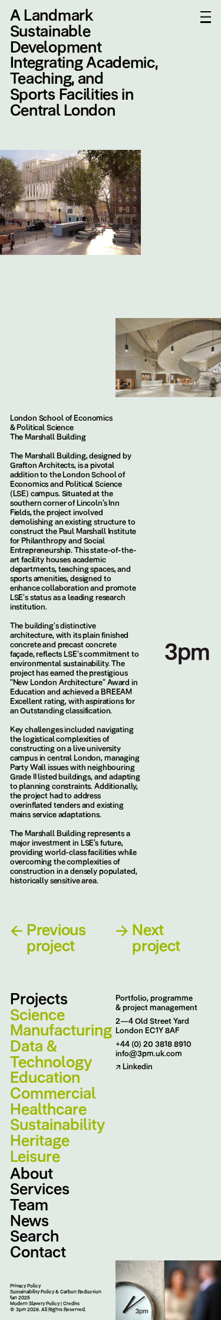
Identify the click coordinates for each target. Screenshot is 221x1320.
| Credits (71, 1303)
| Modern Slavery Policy (34, 1303)
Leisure (35, 1157)
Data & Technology (51, 1054)
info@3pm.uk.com (149, 1053)
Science (37, 1015)
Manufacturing (58, 1031)
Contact (38, 1252)
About (31, 1174)
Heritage (40, 1141)
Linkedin (134, 1066)
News (29, 1221)
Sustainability (57, 1125)
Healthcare (48, 1110)
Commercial (53, 1094)
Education (45, 1078)
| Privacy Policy (25, 1286)
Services (40, 1189)
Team (29, 1205)
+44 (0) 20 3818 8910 (154, 1044)
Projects (39, 999)
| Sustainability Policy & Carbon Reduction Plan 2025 (54, 1295)
